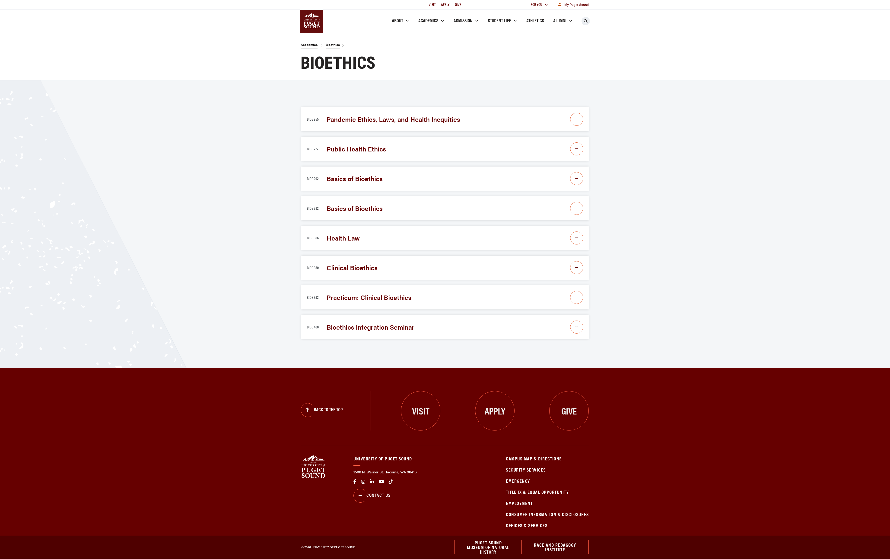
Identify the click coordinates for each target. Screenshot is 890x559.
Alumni (559, 20)
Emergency (518, 480)
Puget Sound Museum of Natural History (488, 547)
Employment (519, 503)
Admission (463, 20)
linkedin (372, 481)
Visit (432, 4)
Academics (428, 20)
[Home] (313, 466)
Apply (445, 4)
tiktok (391, 481)
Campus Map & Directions (534, 458)
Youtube (381, 481)
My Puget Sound (576, 4)
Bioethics (333, 44)
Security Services (526, 469)
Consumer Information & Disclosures (547, 514)
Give (458, 4)
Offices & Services (526, 525)
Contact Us (378, 495)
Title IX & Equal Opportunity (537, 491)
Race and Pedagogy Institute (555, 547)
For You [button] (536, 4)
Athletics (535, 20)
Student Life (499, 20)
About (397, 20)
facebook (354, 481)
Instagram (363, 481)
